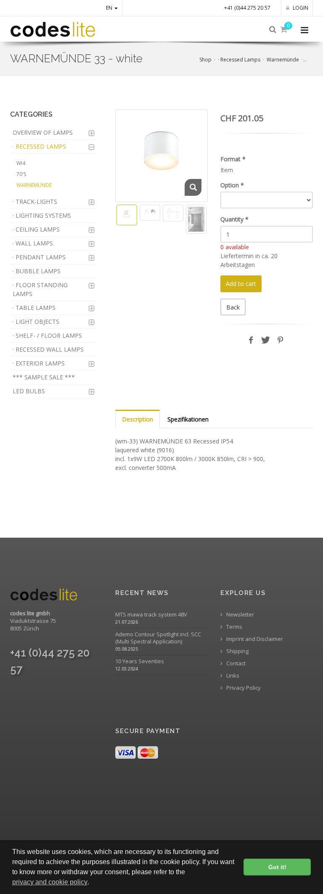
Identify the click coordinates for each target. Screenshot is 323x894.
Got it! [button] (277, 867)
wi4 (20, 163)
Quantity (234, 219)
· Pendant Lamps (39, 257)
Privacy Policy (243, 687)
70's (21, 174)
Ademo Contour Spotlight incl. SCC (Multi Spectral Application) (158, 638)
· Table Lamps (34, 308)
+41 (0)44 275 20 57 (247, 7)
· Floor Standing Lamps (40, 289)
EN (110, 7)
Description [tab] (137, 419)
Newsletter (239, 614)
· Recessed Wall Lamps (48, 349)
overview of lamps (43, 132)
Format (233, 159)
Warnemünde (283, 59)
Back (233, 307)
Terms (233, 626)
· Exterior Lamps (39, 363)
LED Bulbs (29, 391)
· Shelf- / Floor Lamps (47, 335)
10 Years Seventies (139, 661)
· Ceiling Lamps (36, 229)
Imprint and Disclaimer (254, 639)
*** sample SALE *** (44, 377)
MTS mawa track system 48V (151, 614)
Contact (235, 663)
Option (232, 185)
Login (299, 7)
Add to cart (241, 284)
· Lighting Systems (42, 215)
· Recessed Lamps (239, 59)
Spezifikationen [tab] (188, 419)
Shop (205, 59)
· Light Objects (36, 322)
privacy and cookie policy (49, 882)
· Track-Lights (35, 201)
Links (232, 675)
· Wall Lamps (33, 243)
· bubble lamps (37, 271)
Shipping (237, 651)
